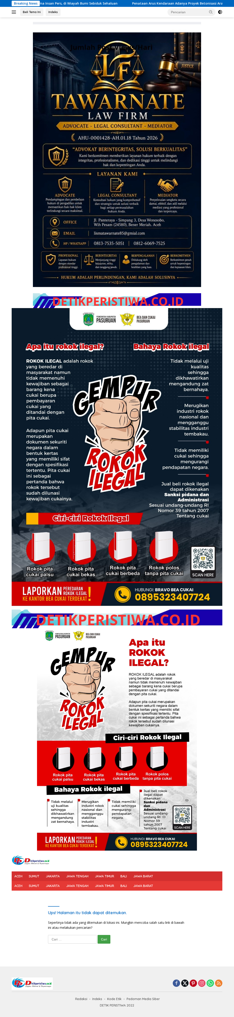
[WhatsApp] (210, 984)
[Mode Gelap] (220, 12)
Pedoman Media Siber (143, 999)
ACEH (18, 876)
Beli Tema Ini (32, 12)
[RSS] (218, 984)
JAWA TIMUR (104, 876)
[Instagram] (201, 984)
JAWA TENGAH (77, 876)
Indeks (53, 12)
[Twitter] (185, 984)
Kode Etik (114, 999)
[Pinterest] (193, 984)
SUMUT (34, 876)
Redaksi (81, 999)
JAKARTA (53, 876)
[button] (210, 12)
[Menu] (15, 12)
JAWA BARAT (143, 876)
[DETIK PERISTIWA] (31, 860)
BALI (123, 876)
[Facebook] (176, 984)
